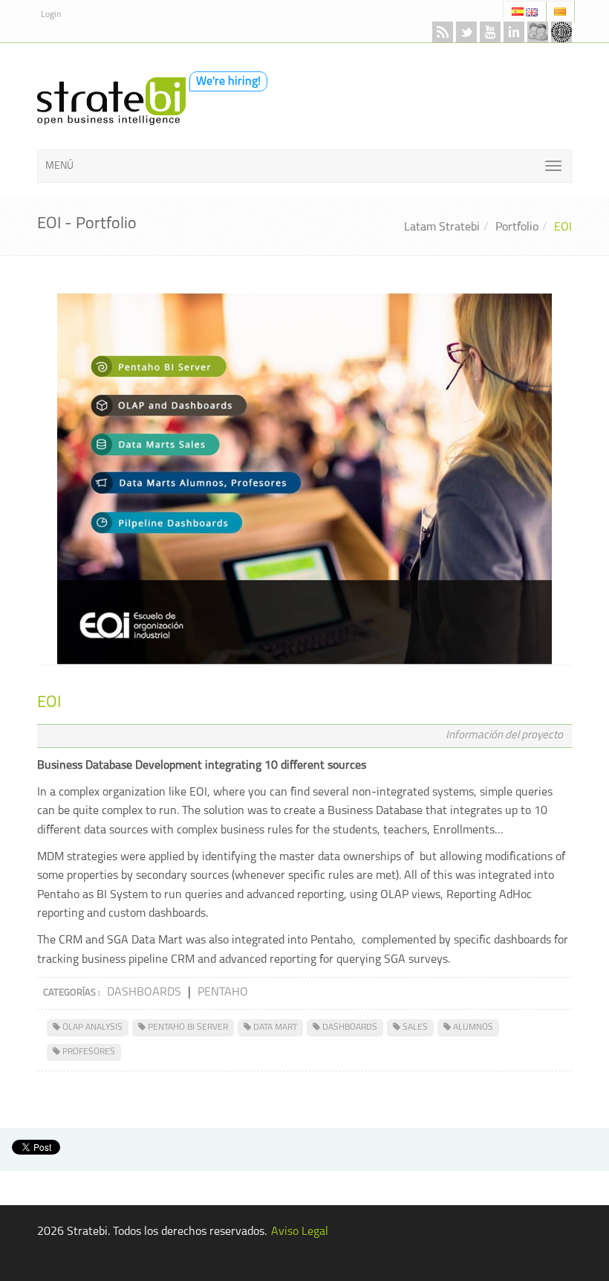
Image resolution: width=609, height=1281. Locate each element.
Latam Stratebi (442, 227)
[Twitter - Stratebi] (466, 32)
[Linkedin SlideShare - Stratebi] (514, 32)
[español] (519, 11)
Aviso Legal (299, 1232)
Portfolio (516, 227)
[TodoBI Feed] (442, 32)
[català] (560, 11)
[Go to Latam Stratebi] (108, 100)
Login (51, 14)
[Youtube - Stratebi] (490, 32)
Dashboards (144, 992)
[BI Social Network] (537, 32)
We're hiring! (228, 82)
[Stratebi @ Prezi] (561, 32)
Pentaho (223, 992)
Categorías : (71, 993)
